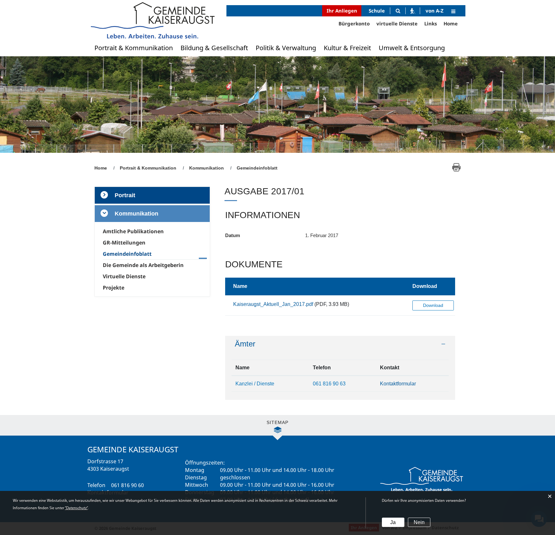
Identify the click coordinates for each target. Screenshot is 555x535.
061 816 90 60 (127, 485)
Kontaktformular (398, 383)
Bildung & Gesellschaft (214, 47)
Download (424, 286)
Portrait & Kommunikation (133, 47)
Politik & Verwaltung (286, 47)
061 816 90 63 (329, 383)
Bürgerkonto (354, 23)
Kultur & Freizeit (347, 47)
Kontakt (389, 367)
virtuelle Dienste (397, 23)
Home (451, 23)
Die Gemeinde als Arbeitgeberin (143, 265)
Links (430, 23)
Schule (377, 10)
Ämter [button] (245, 343)
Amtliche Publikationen (133, 231)
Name (240, 286)
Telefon (322, 367)
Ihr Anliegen (342, 10)
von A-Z (435, 10)
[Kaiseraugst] (152, 20)
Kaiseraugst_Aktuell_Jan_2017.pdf (273, 304)
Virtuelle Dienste (124, 276)
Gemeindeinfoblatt (142, 253)
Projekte (113, 287)
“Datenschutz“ (76, 508)
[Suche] (398, 10)
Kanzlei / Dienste (254, 383)
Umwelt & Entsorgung (412, 47)
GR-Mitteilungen (124, 242)
